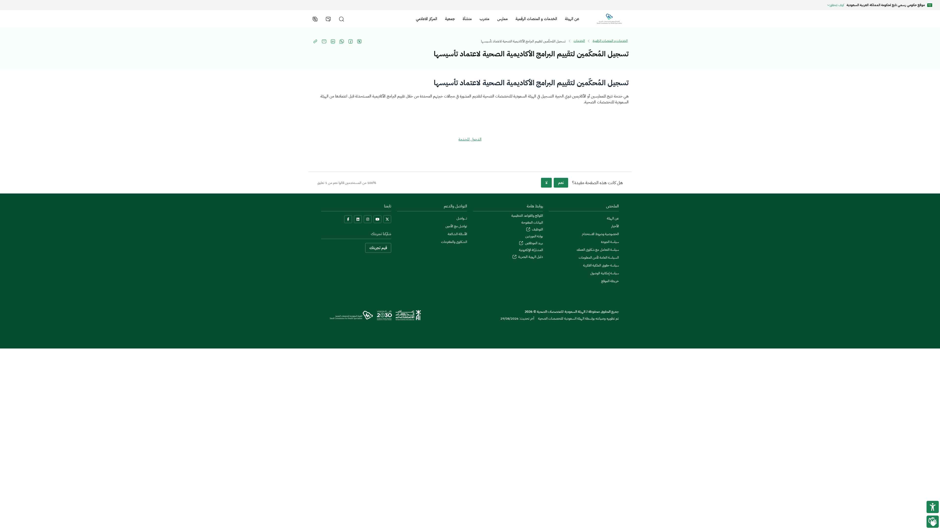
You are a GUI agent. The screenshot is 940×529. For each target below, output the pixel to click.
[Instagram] (368, 219)
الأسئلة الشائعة (457, 234)
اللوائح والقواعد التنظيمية (527, 215)
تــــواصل (462, 218)
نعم (561, 183)
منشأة (467, 19)
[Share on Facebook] (350, 41)
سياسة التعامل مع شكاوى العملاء (598, 249)
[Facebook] (348, 219)
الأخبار (615, 226)
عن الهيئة (572, 19)
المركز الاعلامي (426, 19)
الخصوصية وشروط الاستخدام (600, 234)
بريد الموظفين (533, 243)
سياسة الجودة (610, 241)
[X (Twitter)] (387, 219)
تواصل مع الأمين (456, 226)
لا (546, 183)
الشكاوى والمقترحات (454, 241)
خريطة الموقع (610, 281)
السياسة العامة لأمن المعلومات (599, 257)
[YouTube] (377, 219)
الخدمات (579, 40)
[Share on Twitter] (359, 41)
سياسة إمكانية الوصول (604, 273)
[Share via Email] (324, 41)
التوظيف (537, 229)
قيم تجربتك (378, 248)
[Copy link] (315, 41)
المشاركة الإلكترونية (531, 249)
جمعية (450, 19)
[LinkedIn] (358, 219)
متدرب (484, 19)
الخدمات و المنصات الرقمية (536, 19)
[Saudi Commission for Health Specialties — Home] (609, 19)
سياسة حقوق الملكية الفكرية (601, 265)
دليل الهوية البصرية (530, 256)
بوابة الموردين (534, 236)
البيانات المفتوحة (532, 222)
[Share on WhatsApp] (342, 41)
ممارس (502, 19)
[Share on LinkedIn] (333, 41)
